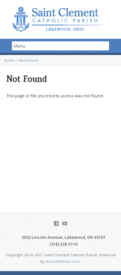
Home (9, 60)
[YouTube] (64, 223)
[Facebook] (56, 223)
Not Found (28, 60)
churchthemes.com (62, 261)
